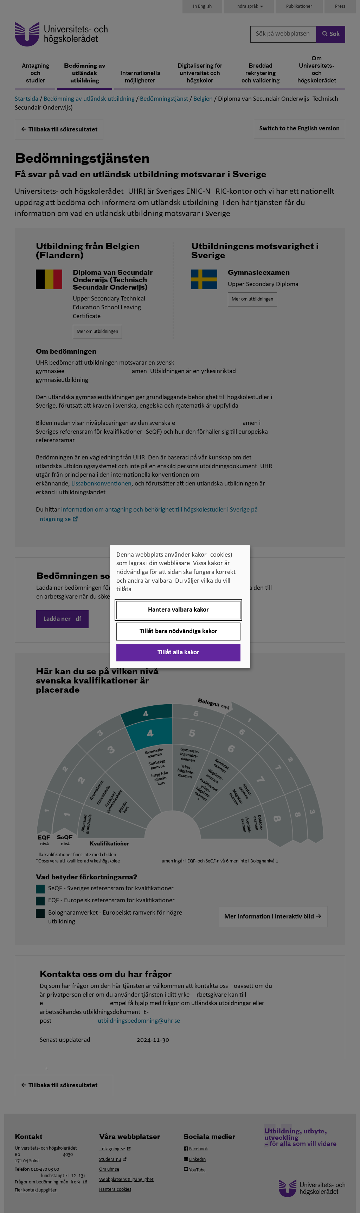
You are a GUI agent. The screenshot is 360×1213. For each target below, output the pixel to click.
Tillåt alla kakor (178, 652)
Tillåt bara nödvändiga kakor (178, 631)
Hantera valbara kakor (178, 610)
